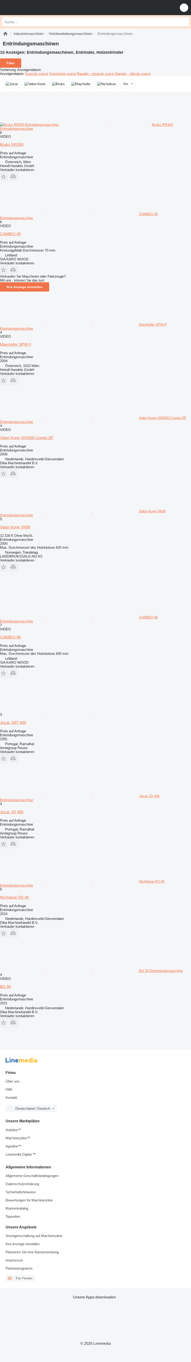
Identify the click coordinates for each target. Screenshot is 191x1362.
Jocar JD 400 (11, 812)
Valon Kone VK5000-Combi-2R (26, 438)
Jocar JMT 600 (13, 722)
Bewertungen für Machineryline (29, 1200)
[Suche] (184, 22)
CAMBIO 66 (10, 637)
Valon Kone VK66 (15, 527)
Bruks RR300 (11, 144)
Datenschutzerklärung (22, 1184)
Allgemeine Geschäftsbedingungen (32, 1176)
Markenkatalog (17, 1208)
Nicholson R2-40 (14, 897)
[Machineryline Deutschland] (32, 7)
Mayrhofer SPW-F (15, 344)
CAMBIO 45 (10, 234)
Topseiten (13, 1216)
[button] (184, 7)
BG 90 (5, 987)
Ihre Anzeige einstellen (25, 287)
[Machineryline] (5, 34)
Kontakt (11, 1098)
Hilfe (9, 1089)
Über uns (13, 1081)
